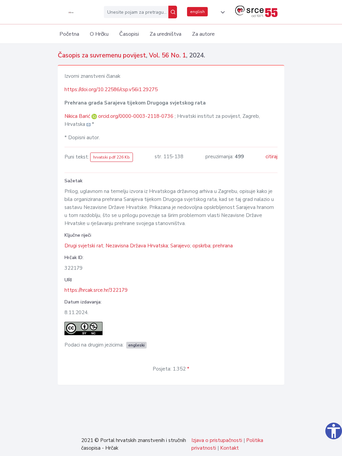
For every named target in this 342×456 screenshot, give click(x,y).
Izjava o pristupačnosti (216, 440)
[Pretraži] (172, 12)
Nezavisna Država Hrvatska (137, 245)
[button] (221, 12)
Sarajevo (180, 245)
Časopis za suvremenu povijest (102, 55)
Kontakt (229, 448)
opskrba (201, 245)
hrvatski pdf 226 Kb (111, 157)
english (197, 11)
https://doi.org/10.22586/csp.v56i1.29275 (111, 89)
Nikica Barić (78, 116)
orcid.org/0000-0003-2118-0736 (135, 116)
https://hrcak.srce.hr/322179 (96, 290)
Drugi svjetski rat (83, 245)
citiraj (272, 156)
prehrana (223, 245)
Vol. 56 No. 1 (167, 55)
